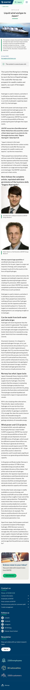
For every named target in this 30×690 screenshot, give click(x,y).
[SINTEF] (6, 2)
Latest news (5, 6)
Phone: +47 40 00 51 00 (8, 593)
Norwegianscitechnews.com (8, 58)
